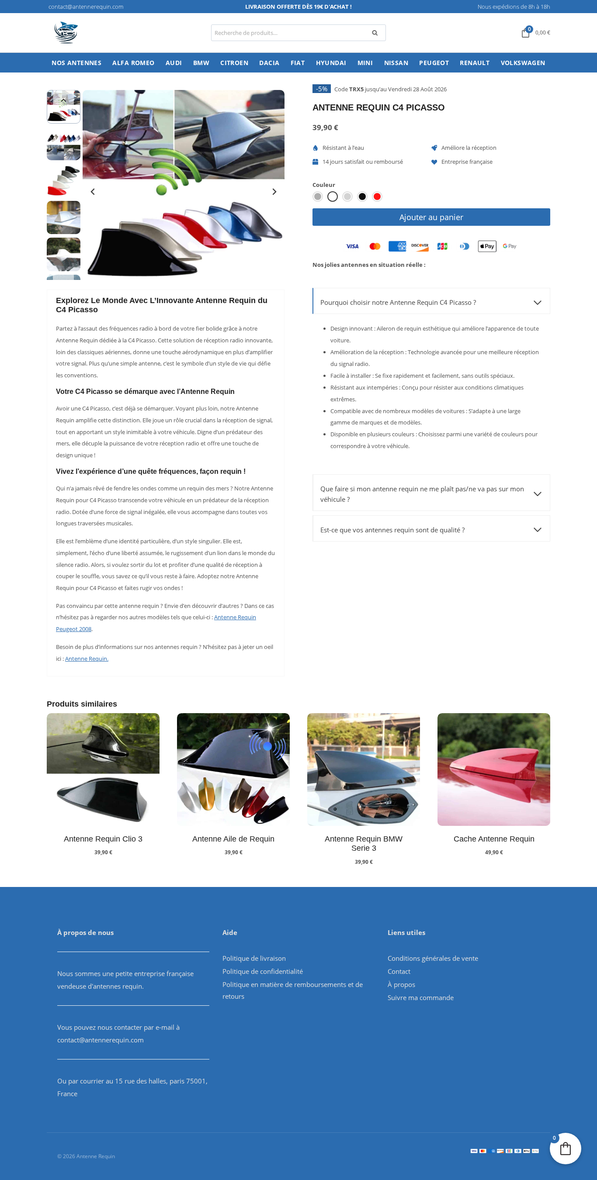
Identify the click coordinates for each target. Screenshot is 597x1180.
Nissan (396, 63)
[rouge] (377, 197)
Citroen (234, 63)
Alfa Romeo (133, 63)
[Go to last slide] (93, 191)
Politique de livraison (254, 958)
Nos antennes (76, 63)
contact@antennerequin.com (100, 1039)
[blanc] (332, 197)
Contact (399, 971)
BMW (201, 63)
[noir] (362, 197)
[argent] (317, 197)
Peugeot (434, 63)
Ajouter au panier (431, 217)
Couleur (323, 185)
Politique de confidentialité (262, 971)
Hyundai (331, 63)
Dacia (269, 63)
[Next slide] (274, 191)
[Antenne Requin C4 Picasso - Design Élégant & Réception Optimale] (184, 191)
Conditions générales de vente (433, 958)
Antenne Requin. (86, 658)
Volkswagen (523, 63)
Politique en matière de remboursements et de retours (292, 990)
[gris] (347, 197)
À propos (401, 984)
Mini (365, 63)
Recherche (377, 34)
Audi (174, 63)
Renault (474, 63)
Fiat (298, 63)
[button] (63, 144)
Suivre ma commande (421, 997)
